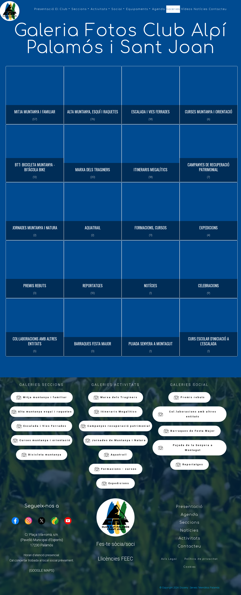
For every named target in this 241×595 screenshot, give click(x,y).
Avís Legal (169, 559)
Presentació (44, 9)
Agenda (158, 9)
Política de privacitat (201, 559)
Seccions (79, 9)
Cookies (189, 567)
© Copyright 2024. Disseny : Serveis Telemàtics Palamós (189, 587)
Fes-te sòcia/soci (115, 544)
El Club (61, 9)
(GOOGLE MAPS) (41, 570)
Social (116, 9)
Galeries (173, 9)
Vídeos (187, 9)
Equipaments (137, 9)
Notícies (201, 9)
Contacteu (218, 9)
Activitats (99, 9)
